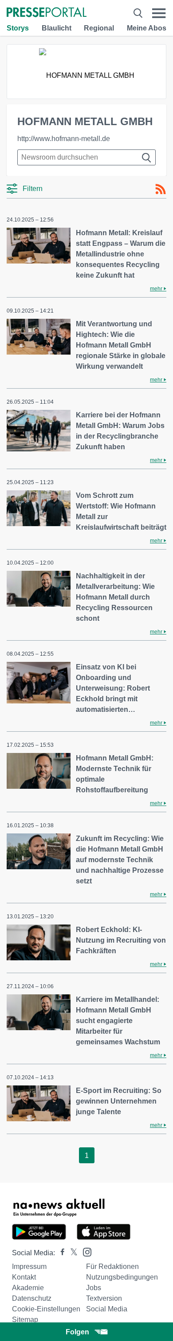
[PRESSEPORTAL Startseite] (46, 13)
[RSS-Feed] (160, 189)
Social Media (106, 1309)
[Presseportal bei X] (71, 1253)
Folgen (77, 1332)
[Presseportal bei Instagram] (84, 1251)
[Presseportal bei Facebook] (60, 1253)
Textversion (104, 1298)
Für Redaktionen (112, 1266)
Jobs (93, 1287)
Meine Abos (146, 28)
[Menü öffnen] (159, 13)
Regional (99, 28)
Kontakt (24, 1277)
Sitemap (25, 1319)
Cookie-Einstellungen (46, 1309)
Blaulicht (56, 28)
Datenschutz (31, 1298)
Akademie (28, 1287)
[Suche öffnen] (138, 13)
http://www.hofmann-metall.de (63, 138)
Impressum (29, 1266)
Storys (18, 28)
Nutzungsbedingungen (122, 1277)
